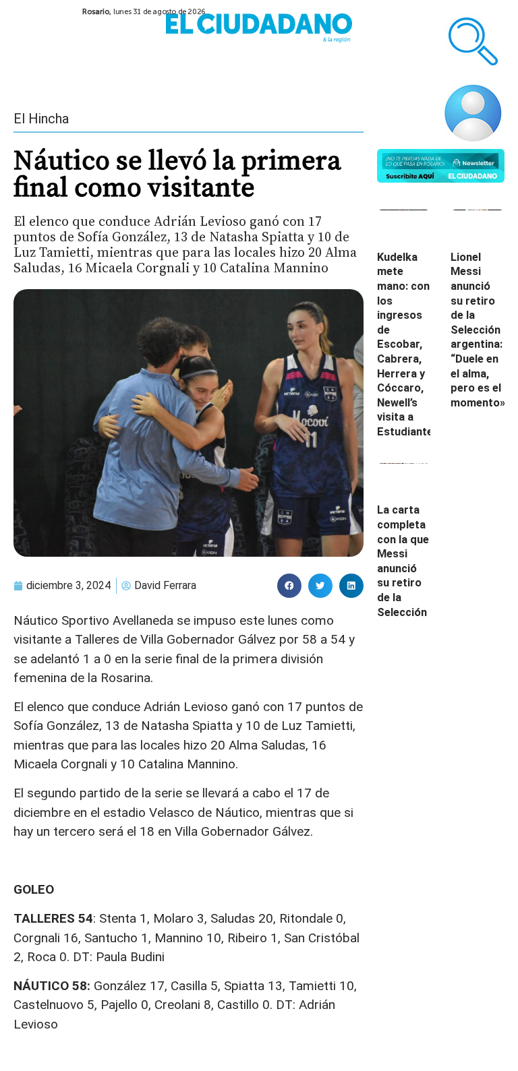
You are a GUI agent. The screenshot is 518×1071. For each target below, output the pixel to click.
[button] (289, 586)
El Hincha (41, 119)
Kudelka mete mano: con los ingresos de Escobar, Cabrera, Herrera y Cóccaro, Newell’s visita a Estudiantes (408, 344)
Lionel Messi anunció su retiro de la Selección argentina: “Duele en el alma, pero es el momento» (478, 330)
